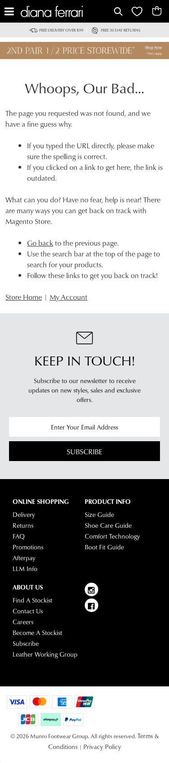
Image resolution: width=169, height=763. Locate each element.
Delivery (24, 514)
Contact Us (28, 611)
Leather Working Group (45, 654)
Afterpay (24, 557)
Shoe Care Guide (108, 525)
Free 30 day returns (121, 30)
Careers (23, 621)
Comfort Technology (112, 536)
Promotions (28, 547)
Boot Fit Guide (104, 547)
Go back (40, 243)
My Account (68, 297)
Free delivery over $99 (61, 30)
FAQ (19, 536)
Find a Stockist (32, 600)
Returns (23, 525)
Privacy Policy (102, 746)
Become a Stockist (37, 632)
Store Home (23, 297)
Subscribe (84, 451)
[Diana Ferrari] (66, 11)
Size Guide (99, 514)
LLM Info (25, 568)
